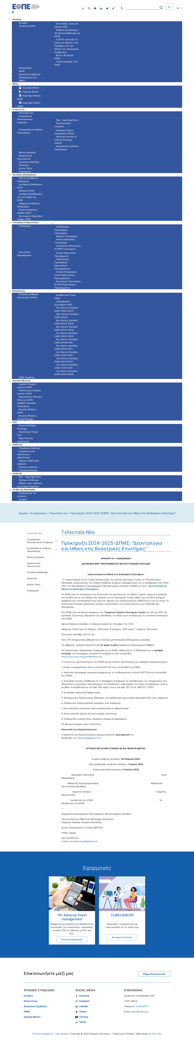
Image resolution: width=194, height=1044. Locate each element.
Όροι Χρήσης (61, 1033)
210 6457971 (142, 1006)
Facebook (84, 995)
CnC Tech (157, 1033)
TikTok (82, 1022)
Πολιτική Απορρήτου (42, 1033)
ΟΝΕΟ (27, 1011)
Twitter (83, 1011)
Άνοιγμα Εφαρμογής (72, 939)
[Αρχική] (14, 12)
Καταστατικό (30, 1001)
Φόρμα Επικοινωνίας (154, 974)
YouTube (83, 1017)
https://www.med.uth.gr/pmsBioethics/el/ (81, 656)
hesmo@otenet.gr (139, 1011)
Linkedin (83, 1006)
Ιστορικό (28, 995)
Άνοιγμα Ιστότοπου (122, 937)
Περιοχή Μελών (32, 1017)
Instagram (84, 1001)
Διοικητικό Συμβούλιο (35, 1006)
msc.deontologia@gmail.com (87, 738)
